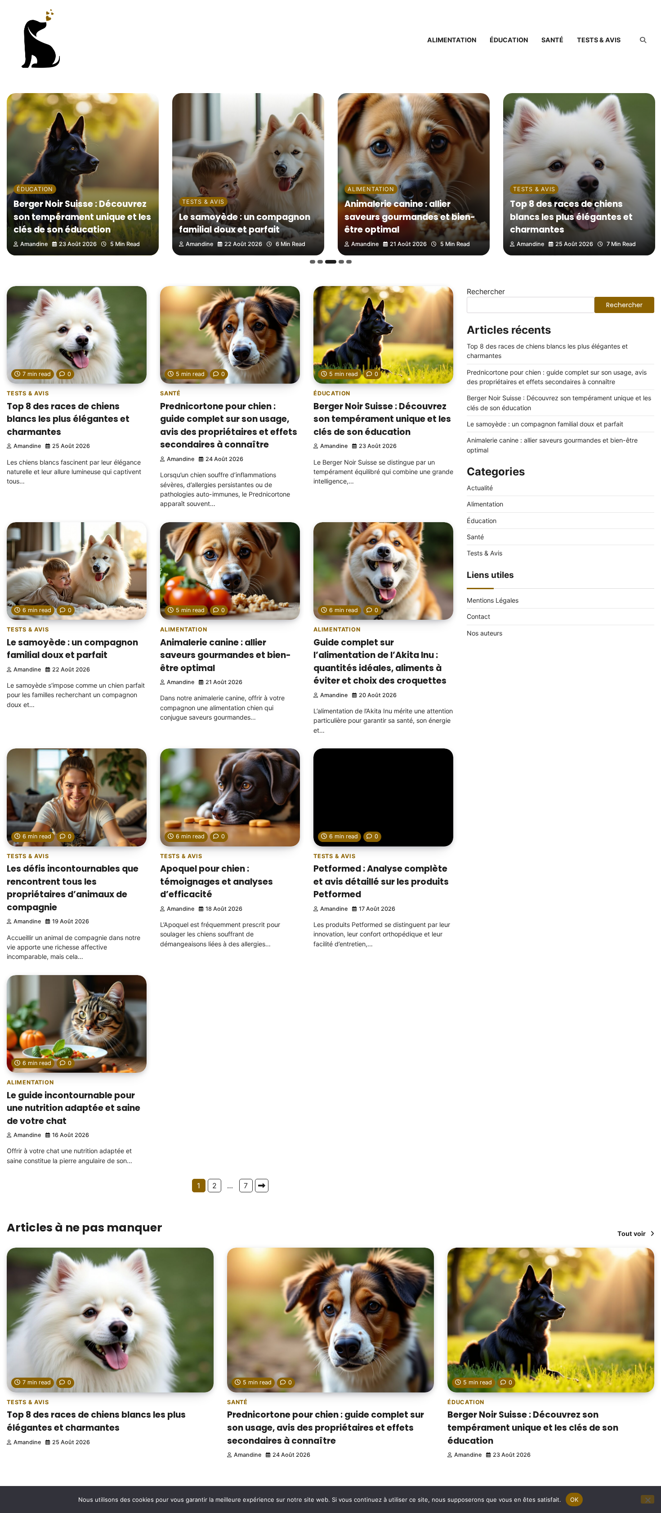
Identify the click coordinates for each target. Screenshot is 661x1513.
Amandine (34, 244)
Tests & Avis (599, 40)
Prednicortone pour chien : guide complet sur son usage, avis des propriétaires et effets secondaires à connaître (228, 425)
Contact (478, 616)
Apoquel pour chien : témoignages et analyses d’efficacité (216, 881)
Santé (552, 40)
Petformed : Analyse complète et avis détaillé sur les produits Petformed (381, 881)
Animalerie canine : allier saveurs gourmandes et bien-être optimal (409, 217)
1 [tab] (312, 262)
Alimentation (451, 40)
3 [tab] (330, 262)
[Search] (643, 40)
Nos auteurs (484, 633)
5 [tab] (349, 262)
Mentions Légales (492, 600)
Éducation (509, 40)
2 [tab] (320, 262)
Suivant (261, 1185)
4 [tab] (341, 262)
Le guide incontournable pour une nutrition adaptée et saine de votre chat (73, 1108)
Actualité (480, 488)
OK (574, 1499)
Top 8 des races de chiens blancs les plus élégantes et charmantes (571, 217)
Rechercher (486, 291)
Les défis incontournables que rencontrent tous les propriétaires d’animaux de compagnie (72, 888)
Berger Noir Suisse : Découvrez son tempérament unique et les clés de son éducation (82, 217)
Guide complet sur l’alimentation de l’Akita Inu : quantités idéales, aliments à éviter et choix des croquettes (380, 661)
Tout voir (631, 1233)
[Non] (647, 1499)
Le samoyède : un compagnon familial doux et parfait (244, 223)
